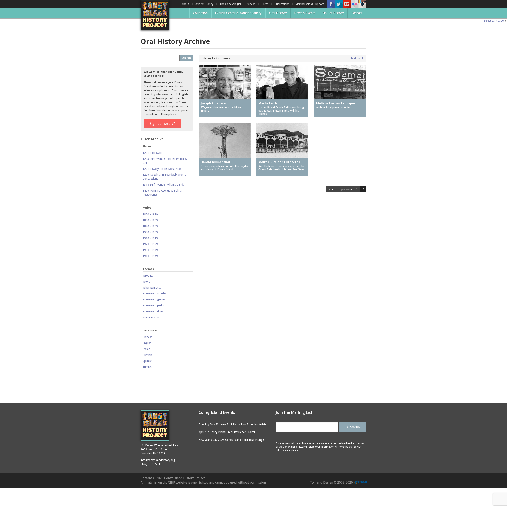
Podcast (356, 13)
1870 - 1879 (150, 214)
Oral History (278, 13)
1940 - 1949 (150, 256)
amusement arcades (154, 293)
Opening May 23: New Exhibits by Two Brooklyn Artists (232, 424)
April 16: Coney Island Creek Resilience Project (227, 432)
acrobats (148, 275)
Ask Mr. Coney (204, 4)
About (185, 4)
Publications (281, 4)
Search (186, 57)
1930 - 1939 (150, 250)
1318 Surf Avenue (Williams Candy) (164, 184)
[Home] (155, 15)
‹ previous (346, 189)
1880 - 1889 (150, 220)
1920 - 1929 (150, 244)
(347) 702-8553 (150, 464)
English (147, 343)
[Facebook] (331, 4)
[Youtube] (347, 4)
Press (265, 4)
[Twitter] (339, 4)
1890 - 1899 (150, 226)
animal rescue (151, 317)
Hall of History (333, 13)
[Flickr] (354, 4)
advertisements (152, 287)
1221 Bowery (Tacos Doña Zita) (162, 168)
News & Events (304, 13)
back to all (357, 58)
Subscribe (353, 427)
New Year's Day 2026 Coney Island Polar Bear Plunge (231, 439)
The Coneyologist (230, 4)
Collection (200, 13)
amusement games (154, 299)
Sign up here (160, 123)
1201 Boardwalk (152, 152)
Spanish (147, 360)
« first (331, 189)
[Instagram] (362, 4)
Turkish (147, 366)
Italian (146, 349)
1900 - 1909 (150, 232)
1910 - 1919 (150, 238)
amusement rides (153, 311)
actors (146, 281)
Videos (251, 4)
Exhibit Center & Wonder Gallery (238, 13)
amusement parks (153, 305)
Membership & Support (309, 4)
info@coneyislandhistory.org (158, 460)
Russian (147, 355)
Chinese (147, 337)
